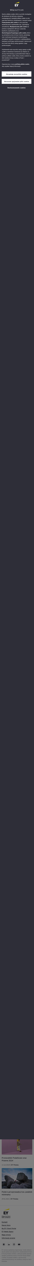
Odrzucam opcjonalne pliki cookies (16, 81)
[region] (17, 569)
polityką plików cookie (22, 64)
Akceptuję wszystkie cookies (16, 74)
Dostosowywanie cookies (16, 88)
